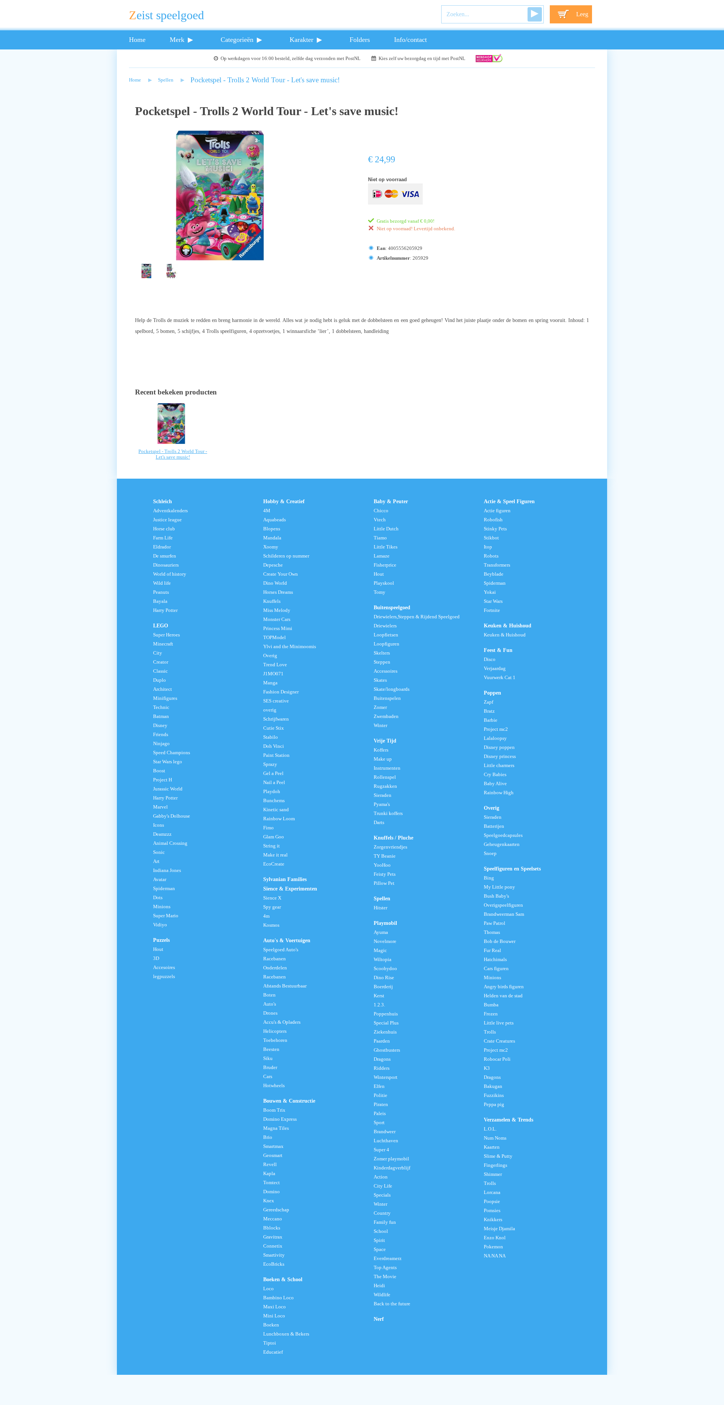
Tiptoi (269, 1343)
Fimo (268, 827)
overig (269, 710)
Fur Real (492, 950)
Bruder (270, 1067)
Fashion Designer (281, 692)
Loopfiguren (386, 644)
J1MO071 (273, 673)
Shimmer (493, 1174)
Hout (158, 949)
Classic (160, 671)
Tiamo (380, 538)
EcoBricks (273, 1264)
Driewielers (385, 626)
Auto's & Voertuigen (286, 940)
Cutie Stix (273, 728)
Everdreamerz (388, 1258)
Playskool (384, 583)
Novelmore (385, 941)
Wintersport (385, 1077)
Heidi (379, 1285)
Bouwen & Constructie (289, 1101)
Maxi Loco (274, 1306)
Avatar (159, 879)
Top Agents (385, 1267)
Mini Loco (274, 1316)
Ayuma (381, 932)
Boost (159, 770)
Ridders (382, 1068)
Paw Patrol (494, 923)
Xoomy (270, 547)
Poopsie (492, 1201)
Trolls (490, 1032)
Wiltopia (382, 959)
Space (380, 1249)
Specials (382, 1195)
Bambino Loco (278, 1297)
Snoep (490, 853)
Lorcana (492, 1192)
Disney (160, 725)
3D (156, 958)
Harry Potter (165, 610)
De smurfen (164, 556)
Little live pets (499, 1023)
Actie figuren (497, 510)
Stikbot (491, 538)
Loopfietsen (386, 635)
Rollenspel (385, 777)
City (157, 653)
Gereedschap (276, 1209)
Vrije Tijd (385, 741)
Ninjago (161, 743)
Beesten (271, 1049)
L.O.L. (490, 1129)
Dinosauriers (166, 565)
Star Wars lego (167, 761)
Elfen (379, 1086)
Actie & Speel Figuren (509, 501)
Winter (380, 725)
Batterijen (494, 826)
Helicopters (275, 1031)
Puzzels (161, 940)
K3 (487, 1068)
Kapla (269, 1173)
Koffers (381, 750)
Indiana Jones (167, 870)
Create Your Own (280, 574)
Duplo (159, 680)
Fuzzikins (494, 1095)
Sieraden (382, 795)
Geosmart (272, 1155)
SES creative (276, 701)
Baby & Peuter (391, 501)
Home (137, 39)
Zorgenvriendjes (390, 847)
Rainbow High (499, 792)
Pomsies (492, 1210)
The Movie (385, 1276)
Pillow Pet (384, 883)
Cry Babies (495, 774)
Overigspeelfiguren (503, 905)
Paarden (382, 1041)
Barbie (490, 720)
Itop (488, 547)
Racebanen (274, 958)
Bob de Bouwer (499, 941)
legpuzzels (164, 976)
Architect (162, 689)
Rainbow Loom (279, 818)
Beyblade (493, 574)
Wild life (162, 583)
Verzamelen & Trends (508, 1120)
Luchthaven (386, 1140)
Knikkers (493, 1219)
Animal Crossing (170, 843)
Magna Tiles (276, 1128)
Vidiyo (160, 924)
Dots (158, 897)
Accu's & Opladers (282, 1022)
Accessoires (385, 671)
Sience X (272, 898)
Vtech (380, 519)
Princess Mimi (277, 628)
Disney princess (500, 756)
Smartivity (274, 1255)
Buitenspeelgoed (392, 607)
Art (156, 861)
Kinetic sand (276, 809)
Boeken (271, 1325)
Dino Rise (384, 977)
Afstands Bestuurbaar (285, 986)
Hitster (380, 907)
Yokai (490, 592)
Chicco (381, 510)
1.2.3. (379, 1005)
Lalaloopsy (495, 738)
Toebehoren (275, 1040)
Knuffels (272, 601)
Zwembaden (386, 716)
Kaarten (492, 1147)
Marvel (160, 807)
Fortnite (492, 610)
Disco (489, 659)
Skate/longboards (392, 689)
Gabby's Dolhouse (171, 816)
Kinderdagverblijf (392, 1168)
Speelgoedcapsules (503, 835)
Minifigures (165, 698)
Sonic (159, 852)
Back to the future (392, 1303)
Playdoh (271, 791)
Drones (270, 1013)
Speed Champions (171, 752)
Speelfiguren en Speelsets (512, 869)
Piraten (381, 1104)
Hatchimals (495, 959)
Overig (270, 655)
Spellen (165, 80)
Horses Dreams (278, 592)
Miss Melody (276, 610)
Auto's (269, 1004)
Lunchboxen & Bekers (286, 1334)
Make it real (275, 855)
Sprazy (270, 764)
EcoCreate (273, 864)
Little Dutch (386, 528)
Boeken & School (282, 1279)
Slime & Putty (498, 1156)
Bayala (160, 601)
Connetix (272, 1246)
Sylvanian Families (285, 879)
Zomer (380, 707)
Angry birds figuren (504, 986)
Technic (161, 707)
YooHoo (382, 865)
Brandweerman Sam (504, 914)
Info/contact (410, 39)
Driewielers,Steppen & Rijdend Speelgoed (417, 616)
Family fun (385, 1222)
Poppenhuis (386, 1014)
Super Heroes (166, 635)
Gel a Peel (273, 773)
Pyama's (382, 804)
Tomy (379, 592)
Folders (360, 39)
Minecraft (163, 644)
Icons (158, 825)
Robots (491, 556)
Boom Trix (274, 1110)
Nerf (379, 1319)
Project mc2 (496, 729)
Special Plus (386, 1023)
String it (271, 846)
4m (266, 916)
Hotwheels (274, 1085)
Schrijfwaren (276, 719)
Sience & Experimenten (290, 889)
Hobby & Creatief (284, 501)
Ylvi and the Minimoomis (289, 646)
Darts (379, 822)
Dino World (275, 583)
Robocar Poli (497, 1059)
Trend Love (275, 664)
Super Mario (165, 915)
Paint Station (276, 755)
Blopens (271, 528)
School (381, 1231)
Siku (268, 1058)
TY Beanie (385, 856)
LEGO (160, 625)
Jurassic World (168, 789)
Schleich (162, 501)
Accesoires (164, 967)
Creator (160, 662)
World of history (169, 574)
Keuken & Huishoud (507, 625)
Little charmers (499, 765)
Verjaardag (495, 668)
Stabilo (270, 737)
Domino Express (280, 1119)
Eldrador (162, 547)
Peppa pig (494, 1104)
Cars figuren (496, 968)
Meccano (272, 1219)
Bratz (489, 711)
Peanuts (161, 592)
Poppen (492, 693)
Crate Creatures (499, 1041)
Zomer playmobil (391, 1159)
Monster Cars (276, 619)
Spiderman (164, 888)
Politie (380, 1095)
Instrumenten (387, 768)
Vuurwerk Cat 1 (499, 677)
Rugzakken (385, 786)
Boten (269, 995)
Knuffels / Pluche (393, 838)
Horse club (164, 528)
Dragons (382, 1059)
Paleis (380, 1113)
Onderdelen (275, 968)
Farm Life (163, 538)
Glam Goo (273, 837)
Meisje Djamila (499, 1228)
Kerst (379, 995)
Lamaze (382, 556)
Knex (268, 1200)
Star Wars (493, 601)
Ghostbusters (387, 1050)
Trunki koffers (388, 813)
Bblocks (271, 1228)
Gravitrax (272, 1237)
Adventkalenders (170, 510)
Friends (160, 734)
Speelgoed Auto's (280, 949)
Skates (380, 680)
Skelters (382, 653)
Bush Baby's (496, 896)
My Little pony (499, 887)
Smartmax (273, 1146)
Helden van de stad (503, 995)
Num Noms (495, 1138)
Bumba (491, 1005)
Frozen (491, 1014)
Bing (489, 878)
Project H (162, 780)
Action (381, 1177)
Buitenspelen (387, 698)
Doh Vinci (273, 746)
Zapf (488, 702)
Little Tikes (385, 547)
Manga (270, 683)
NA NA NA (495, 1256)
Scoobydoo (385, 968)
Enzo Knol (495, 1237)
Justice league (167, 519)
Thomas (492, 932)
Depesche (273, 565)
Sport (379, 1122)
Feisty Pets (385, 874)
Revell (270, 1164)
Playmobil (385, 923)
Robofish (493, 519)
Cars (267, 1076)
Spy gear (272, 907)
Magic (380, 950)
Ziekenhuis (385, 1032)
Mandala (272, 538)
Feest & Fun (498, 650)
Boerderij (383, 986)
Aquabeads (274, 519)
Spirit (379, 1240)
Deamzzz (162, 834)
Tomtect (271, 1182)
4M (266, 510)
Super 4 (381, 1149)
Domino (271, 1191)
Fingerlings (495, 1165)
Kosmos (271, 925)
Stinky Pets (495, 528)
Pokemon (493, 1246)
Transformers (497, 565)
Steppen (382, 662)
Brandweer (385, 1131)
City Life (383, 1186)
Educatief (273, 1352)
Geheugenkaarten (502, 844)
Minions (161, 906)
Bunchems (274, 800)
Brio (267, 1137)
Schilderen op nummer (286, 556)
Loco (268, 1288)
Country (382, 1213)
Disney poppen (499, 747)
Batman (161, 716)
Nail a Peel (274, 782)
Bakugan (493, 1086)
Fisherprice (385, 565)
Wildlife (382, 1294)
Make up (383, 759)
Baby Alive (495, 783)
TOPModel (274, 637)
